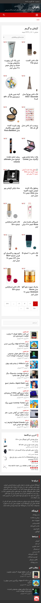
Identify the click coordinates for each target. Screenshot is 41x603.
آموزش (37, 541)
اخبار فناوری (26, 332)
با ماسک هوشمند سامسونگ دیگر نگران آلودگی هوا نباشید (17, 374)
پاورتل (36, 7)
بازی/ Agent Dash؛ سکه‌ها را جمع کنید (17, 384)
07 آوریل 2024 (24, 417)
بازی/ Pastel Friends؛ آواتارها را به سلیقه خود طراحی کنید (17, 423)
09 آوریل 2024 (24, 378)
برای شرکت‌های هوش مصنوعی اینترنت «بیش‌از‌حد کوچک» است (18, 354)
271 (27, 308)
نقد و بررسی (36, 552)
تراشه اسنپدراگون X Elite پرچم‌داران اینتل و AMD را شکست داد (16, 394)
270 (34, 308)
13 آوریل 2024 (24, 339)
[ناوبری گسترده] (37, 15)
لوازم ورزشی (36, 523)
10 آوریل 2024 (25, 358)
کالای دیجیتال (33, 560)
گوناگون (37, 531)
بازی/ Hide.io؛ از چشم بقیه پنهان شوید (17, 364)
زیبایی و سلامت (35, 517)
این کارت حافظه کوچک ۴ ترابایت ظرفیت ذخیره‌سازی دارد (17, 335)
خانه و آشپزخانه (35, 526)
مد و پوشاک (36, 515)
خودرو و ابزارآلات (33, 557)
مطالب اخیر (33, 567)
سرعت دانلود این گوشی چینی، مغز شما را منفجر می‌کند (17, 413)
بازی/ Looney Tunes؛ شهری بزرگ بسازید (17, 404)
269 (7, 304)
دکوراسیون (36, 529)
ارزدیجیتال (36, 549)
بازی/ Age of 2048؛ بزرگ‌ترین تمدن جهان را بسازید (16, 345)
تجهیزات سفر (36, 520)
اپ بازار (27, 342)
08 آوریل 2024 (24, 398)
